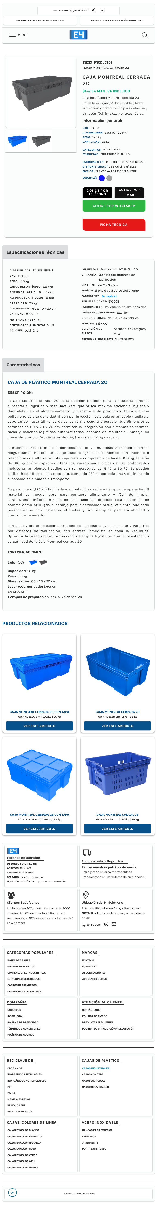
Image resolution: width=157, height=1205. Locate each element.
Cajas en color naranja (24, 1142)
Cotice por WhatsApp (114, 206)
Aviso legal (15, 1016)
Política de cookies (20, 1034)
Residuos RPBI (16, 1105)
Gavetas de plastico (21, 966)
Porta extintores (94, 1148)
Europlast (109, 296)
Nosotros (14, 1009)
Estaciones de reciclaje (23, 979)
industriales (111, 149)
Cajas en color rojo (21, 1148)
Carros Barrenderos (22, 985)
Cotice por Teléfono (97, 192)
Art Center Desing (94, 979)
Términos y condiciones (23, 1028)
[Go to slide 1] (16, 141)
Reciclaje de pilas (19, 1111)
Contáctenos (91, 1009)
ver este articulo (39, 726)
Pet (9, 1086)
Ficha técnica (114, 224)
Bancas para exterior (97, 1130)
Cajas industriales (95, 1068)
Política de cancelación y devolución (108, 1028)
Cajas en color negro (22, 1167)
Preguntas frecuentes (97, 1022)
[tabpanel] (78, 305)
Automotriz (108, 153)
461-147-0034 (81, 10)
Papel (11, 1092)
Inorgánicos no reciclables (26, 1080)
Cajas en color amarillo (24, 1136)
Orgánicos (14, 1068)
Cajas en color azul (21, 1161)
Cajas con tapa (93, 1074)
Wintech (88, 960)
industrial (124, 153)
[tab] (35, 252)
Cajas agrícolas (93, 1080)
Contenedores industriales (26, 972)
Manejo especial (18, 1099)
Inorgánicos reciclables (24, 1074)
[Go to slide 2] (40, 141)
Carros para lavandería (24, 991)
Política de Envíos (94, 1016)
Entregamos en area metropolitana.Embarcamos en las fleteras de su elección (113, 872)
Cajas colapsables (95, 1086)
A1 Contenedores (93, 972)
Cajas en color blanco (23, 1130)
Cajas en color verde (22, 1155)
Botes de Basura (18, 960)
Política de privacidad (22, 1022)
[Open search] (145, 35)
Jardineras (90, 1142)
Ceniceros (89, 1136)
